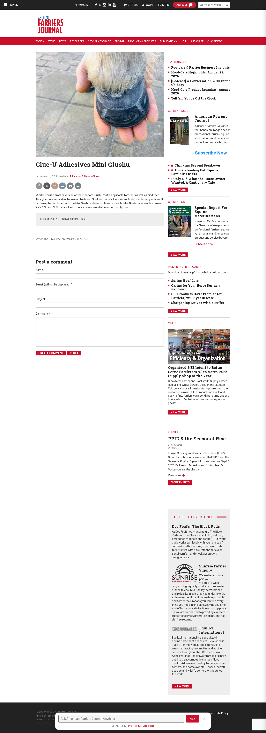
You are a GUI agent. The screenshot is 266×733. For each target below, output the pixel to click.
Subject (40, 299)
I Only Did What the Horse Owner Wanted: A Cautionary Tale (198, 180)
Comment (43, 313)
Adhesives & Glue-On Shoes (85, 176)
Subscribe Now (204, 244)
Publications (168, 41)
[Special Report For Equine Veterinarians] (179, 221)
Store (51, 41)
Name (40, 269)
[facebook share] (39, 186)
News (62, 41)
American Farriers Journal (211, 118)
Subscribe (82, 5)
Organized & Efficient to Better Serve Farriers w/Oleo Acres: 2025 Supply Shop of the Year (197, 371)
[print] (78, 186)
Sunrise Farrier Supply (212, 568)
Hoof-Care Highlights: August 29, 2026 (197, 74)
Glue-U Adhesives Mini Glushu (71, 239)
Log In (149, 4)
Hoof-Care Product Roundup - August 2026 (200, 91)
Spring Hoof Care (185, 280)
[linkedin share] (62, 186)
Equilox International (211, 630)
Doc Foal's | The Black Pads (196, 526)
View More (178, 189)
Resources (77, 41)
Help (184, 41)
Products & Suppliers (142, 41)
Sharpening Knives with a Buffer (197, 303)
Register (163, 4)
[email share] (70, 186)
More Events (180, 482)
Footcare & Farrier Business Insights (200, 67)
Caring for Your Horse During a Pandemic (195, 287)
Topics (13, 4)
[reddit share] (54, 186)
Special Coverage (99, 41)
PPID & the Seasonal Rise (197, 438)
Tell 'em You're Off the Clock (193, 98)
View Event (175, 475)
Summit (119, 41)
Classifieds (214, 41)
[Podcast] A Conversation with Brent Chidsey (200, 83)
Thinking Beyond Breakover (197, 165)
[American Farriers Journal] (179, 131)
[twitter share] (46, 186)
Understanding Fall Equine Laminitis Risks (194, 172)
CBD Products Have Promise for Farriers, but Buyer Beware (196, 296)
